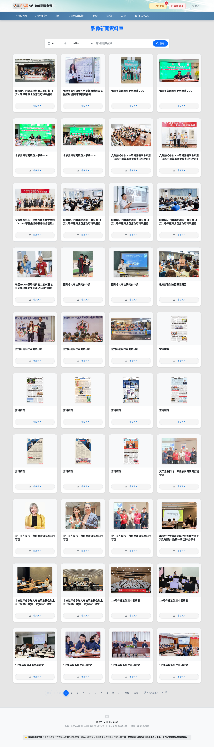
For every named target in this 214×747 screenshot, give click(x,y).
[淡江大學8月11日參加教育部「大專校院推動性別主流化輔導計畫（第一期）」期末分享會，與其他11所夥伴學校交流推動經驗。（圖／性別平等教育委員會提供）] (83, 580)
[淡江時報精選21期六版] (83, 390)
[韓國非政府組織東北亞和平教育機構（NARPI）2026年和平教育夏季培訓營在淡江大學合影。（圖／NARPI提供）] (35, 70)
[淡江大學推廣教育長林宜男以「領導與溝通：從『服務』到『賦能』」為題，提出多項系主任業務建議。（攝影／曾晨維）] (179, 644)
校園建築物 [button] (76, 16)
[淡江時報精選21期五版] (131, 390)
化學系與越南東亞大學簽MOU (127, 91)
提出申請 (161, 5)
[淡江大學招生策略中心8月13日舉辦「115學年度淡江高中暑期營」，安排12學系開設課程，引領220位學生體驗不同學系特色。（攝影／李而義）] (131, 580)
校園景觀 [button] (41, 16)
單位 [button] (95, 16)
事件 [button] (58, 16)
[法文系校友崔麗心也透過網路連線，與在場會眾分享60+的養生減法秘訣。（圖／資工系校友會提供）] (35, 515)
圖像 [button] (109, 16)
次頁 (127, 693)
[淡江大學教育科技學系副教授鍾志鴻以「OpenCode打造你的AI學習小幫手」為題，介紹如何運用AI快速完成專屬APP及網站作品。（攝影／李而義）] (179, 580)
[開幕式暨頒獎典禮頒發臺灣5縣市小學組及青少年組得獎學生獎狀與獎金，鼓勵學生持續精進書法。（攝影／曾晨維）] (179, 135)
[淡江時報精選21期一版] (131, 451)
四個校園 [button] (21, 16)
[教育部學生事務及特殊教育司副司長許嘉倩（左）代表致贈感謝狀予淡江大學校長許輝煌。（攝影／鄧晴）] (35, 328)
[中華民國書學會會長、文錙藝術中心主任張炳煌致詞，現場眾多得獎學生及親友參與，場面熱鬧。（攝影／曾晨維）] (131, 135)
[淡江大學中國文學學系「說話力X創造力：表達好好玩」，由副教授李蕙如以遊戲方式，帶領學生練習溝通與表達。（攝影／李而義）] (35, 644)
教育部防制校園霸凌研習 (172, 284)
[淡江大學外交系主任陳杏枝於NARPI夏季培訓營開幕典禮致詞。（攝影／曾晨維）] (83, 199)
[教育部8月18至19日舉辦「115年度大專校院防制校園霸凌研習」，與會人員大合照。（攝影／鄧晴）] (131, 328)
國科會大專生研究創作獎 (76, 284)
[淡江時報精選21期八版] (179, 328)
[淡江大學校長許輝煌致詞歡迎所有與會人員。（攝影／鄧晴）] (83, 328)
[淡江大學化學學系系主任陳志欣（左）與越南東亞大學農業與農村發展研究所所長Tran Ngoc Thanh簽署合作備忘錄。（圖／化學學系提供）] (179, 70)
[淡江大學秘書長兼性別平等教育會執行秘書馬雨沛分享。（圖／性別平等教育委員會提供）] (35, 580)
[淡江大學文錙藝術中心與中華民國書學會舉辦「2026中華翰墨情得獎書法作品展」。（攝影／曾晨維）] (35, 199)
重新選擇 (178, 6)
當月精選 (164, 349)
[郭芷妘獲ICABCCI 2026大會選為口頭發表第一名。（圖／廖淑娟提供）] (83, 70)
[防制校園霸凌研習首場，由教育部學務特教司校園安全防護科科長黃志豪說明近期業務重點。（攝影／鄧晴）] (179, 264)
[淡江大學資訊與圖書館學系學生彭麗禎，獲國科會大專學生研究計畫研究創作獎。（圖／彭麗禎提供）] (131, 264)
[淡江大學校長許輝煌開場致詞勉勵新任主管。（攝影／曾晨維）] (131, 644)
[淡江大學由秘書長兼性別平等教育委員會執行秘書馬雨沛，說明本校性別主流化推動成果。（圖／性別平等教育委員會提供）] (179, 515)
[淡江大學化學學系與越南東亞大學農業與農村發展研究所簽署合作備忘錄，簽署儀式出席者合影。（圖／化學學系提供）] (83, 135)
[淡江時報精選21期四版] (179, 390)
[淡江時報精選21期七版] (35, 390)
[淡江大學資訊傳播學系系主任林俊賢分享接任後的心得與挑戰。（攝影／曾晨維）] (83, 644)
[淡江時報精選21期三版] (35, 451)
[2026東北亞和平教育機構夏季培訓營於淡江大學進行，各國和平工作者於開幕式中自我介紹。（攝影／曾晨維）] (179, 199)
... (119, 693)
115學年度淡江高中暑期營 (125, 600)
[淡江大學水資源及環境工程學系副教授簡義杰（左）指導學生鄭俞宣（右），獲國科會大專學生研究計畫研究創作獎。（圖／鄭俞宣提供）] (83, 264)
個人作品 (143, 16)
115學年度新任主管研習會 (77, 665)
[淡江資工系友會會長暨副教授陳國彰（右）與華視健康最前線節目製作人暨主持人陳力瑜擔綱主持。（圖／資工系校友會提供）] (83, 515)
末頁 (136, 693)
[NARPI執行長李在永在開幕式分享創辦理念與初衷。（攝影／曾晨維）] (131, 199)
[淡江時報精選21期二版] (83, 451)
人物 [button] (123, 16)
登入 (197, 6)
